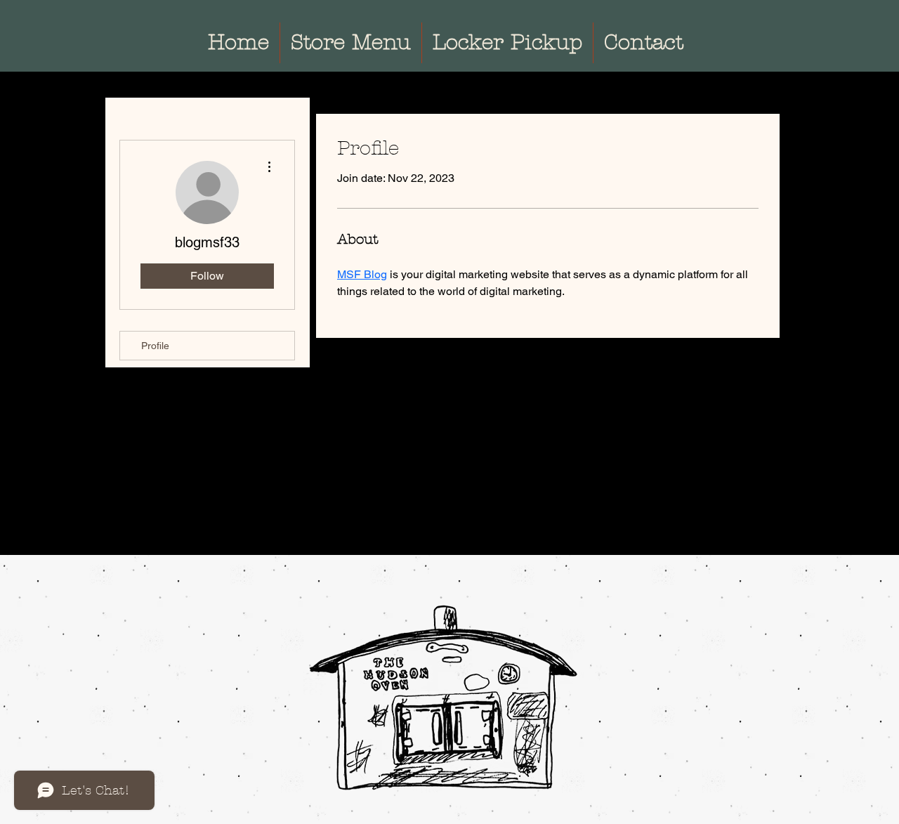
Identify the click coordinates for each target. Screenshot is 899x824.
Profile (155, 345)
